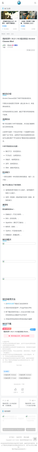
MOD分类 (10, 303)
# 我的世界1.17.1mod (10, 378)
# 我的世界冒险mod (24, 378)
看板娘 (9, 45)
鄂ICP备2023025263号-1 (19, 449)
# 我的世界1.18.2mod (25, 375)
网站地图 (26, 437)
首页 (4, 34)
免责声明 (19, 437)
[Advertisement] (19, 71)
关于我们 (11, 437)
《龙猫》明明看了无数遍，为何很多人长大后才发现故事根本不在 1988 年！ (28, 24)
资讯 (5, 26)
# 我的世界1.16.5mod (10, 375)
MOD (8, 34)
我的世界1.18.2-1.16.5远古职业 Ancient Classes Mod (19, 40)
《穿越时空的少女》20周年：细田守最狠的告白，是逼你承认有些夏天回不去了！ (9, 24)
